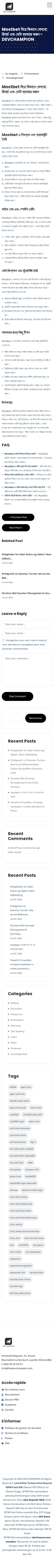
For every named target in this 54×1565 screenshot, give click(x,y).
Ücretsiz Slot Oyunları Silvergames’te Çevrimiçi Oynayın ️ (24, 782)
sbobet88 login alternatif (23, 1183)
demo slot (34, 1121)
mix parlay (15, 1169)
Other (13, 1042)
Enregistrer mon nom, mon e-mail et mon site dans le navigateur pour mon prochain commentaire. (24, 644)
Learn (13, 1037)
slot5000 (23, 1245)
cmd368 (14, 1114)
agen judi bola (17, 1094)
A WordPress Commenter (22, 847)
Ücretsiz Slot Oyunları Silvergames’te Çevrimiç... (22, 929)
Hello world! (14, 852)
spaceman (15, 1258)
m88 (30, 1162)
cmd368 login (17, 1121)
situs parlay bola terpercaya (24, 1231)
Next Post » (15, 527)
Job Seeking (17, 1031)
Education (16, 1008)
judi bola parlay (18, 1142)
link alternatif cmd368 (21, 1149)
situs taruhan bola (34, 1238)
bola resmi (35, 1107)
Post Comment (17, 696)
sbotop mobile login (32, 1190)
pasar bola (15, 1176)
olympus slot (32, 1169)
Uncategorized (14, 77)
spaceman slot (17, 1272)
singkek (13, 73)
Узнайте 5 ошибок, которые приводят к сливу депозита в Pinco (27, 806)
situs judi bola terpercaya (23, 1217)
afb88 (13, 1087)
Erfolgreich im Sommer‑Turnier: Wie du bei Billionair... (21, 910)
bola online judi (18, 1107)
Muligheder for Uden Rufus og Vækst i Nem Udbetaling (22, 890)
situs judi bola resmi (20, 1210)
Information (17, 1020)
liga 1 (33, 1142)
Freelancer (16, 1014)
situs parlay (16, 1224)
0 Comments (31, 73)
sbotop (13, 1190)
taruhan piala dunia (20, 1293)
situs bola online (18, 1197)
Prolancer (15, 1048)
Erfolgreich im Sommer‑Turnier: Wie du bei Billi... (26, 575)
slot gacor (38, 1245)
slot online (15, 1252)
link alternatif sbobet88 (22, 1155)
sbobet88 (30, 1176)
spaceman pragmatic (21, 1265)
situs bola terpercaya (21, 1204)
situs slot (15, 1238)
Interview (15, 1025)
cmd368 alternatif (32, 1114)
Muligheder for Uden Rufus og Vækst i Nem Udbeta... (26, 556)
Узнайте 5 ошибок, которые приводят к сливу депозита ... (22, 964)
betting (14, 1003)
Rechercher (35, 718)
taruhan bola (36, 1272)
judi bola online (18, 1135)
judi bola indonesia (20, 1128)
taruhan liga (16, 1286)
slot (12, 1245)
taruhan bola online (20, 1279)
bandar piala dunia (19, 1101)
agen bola (26, 1087)
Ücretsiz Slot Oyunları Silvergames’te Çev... (26, 593)
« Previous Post (18, 517)
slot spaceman (33, 1252)
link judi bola (16, 1162)
